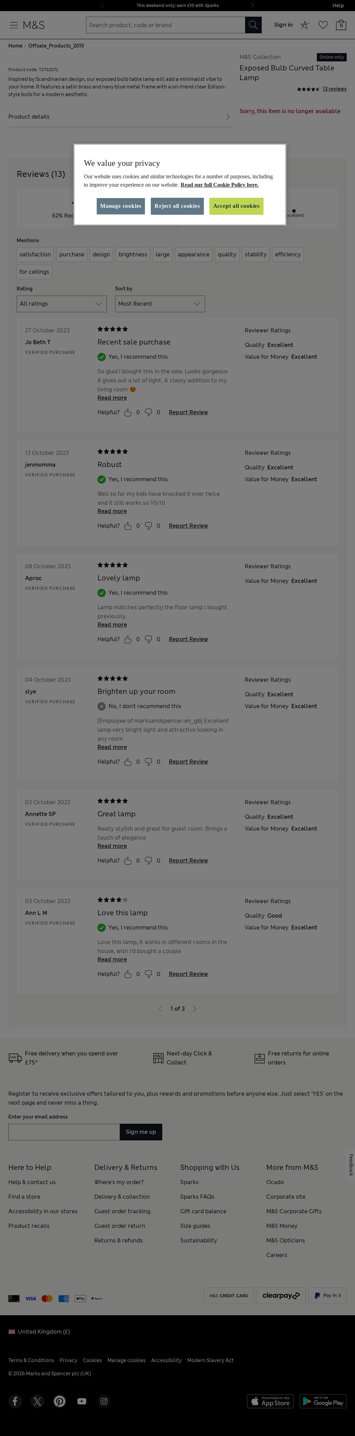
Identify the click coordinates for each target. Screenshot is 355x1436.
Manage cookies (120, 206)
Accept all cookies (236, 206)
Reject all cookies (177, 206)
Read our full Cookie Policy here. (220, 185)
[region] (179, 185)
